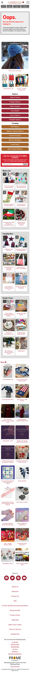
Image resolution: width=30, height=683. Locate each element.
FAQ (15, 601)
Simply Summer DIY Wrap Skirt (21, 287)
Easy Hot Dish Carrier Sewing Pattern (22, 380)
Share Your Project (15, 625)
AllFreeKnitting (15, 647)
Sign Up (25, 164)
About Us (15, 587)
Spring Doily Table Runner (21, 314)
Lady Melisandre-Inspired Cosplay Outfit (22, 420)
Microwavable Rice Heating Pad (22, 524)
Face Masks (15, 111)
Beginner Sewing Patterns (15, 131)
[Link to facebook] (6, 578)
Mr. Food (15, 649)
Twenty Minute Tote (8, 88)
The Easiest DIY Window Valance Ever (8, 288)
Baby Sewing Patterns (15, 149)
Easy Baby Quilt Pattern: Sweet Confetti (22, 461)
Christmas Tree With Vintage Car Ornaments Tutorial (9, 224)
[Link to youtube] (24, 578)
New (2, 362)
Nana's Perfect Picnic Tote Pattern (21, 268)
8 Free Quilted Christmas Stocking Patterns (9, 315)
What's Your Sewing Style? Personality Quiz (22, 441)
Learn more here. (15, 666)
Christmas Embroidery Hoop (8, 333)
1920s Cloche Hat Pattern (15, 70)
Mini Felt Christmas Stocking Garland (21, 187)
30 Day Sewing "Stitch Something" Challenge (8, 461)
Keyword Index (15, 610)
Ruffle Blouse (21, 351)
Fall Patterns (15, 127)
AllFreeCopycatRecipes (15, 654)
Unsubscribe (15, 634)
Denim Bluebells (22, 481)
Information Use (21, 161)
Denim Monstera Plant (8, 399)
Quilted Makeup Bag (8, 379)
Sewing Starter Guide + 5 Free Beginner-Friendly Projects (8, 503)
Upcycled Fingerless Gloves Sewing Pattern (8, 524)
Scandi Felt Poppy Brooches (22, 544)
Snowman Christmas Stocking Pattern (21, 250)
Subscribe (15, 620)
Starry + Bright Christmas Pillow (8, 544)
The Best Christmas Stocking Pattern (9, 205)
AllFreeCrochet (15, 644)
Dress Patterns (15, 115)
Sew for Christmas (15, 140)
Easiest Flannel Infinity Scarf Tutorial (21, 224)
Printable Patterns (15, 120)
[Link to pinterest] (18, 578)
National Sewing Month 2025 (22, 564)
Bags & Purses (15, 97)
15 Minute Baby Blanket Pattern (21, 333)
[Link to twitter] (12, 578)
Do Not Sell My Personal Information (15, 606)
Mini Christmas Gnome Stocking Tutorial (8, 352)
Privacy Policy (13, 161)
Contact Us (15, 596)
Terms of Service (15, 629)
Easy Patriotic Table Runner (22, 400)
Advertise (15, 591)
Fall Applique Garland (7, 563)
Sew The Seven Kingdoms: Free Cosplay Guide (8, 421)
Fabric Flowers (15, 106)
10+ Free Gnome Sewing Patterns (21, 205)
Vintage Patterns (15, 102)
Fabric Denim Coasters (22, 502)
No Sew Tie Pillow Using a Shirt (21, 89)
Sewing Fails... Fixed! (8, 441)
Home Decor (15, 144)
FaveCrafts (15, 642)
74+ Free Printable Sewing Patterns (9, 187)
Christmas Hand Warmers (9, 250)
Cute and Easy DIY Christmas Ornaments (9, 269)
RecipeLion (15, 651)
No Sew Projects (15, 136)
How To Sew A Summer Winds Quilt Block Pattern (8, 482)
